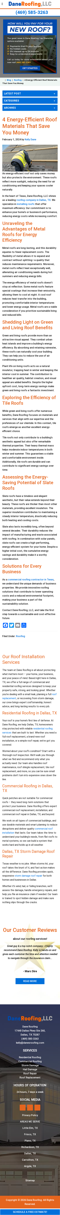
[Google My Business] (30, 1108)
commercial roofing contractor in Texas (31, 579)
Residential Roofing (30, 1057)
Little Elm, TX (30, 1128)
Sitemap (30, 1180)
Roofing (18, 80)
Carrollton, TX (30, 1159)
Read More (30, 981)
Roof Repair (30, 1073)
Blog (9, 80)
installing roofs (25, 204)
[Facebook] (37, 1108)
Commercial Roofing (30, 1061)
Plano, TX (30, 1140)
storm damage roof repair (28, 875)
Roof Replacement (30, 1077)
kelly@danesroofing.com (30, 1042)
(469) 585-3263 (32, 12)
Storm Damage (30, 1065)
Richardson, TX (30, 1147)
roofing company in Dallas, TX (33, 200)
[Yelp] (23, 1108)
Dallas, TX (30, 1153)
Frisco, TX (30, 1134)
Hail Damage (30, 1069)
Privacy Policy (30, 1115)
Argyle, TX (30, 1166)
